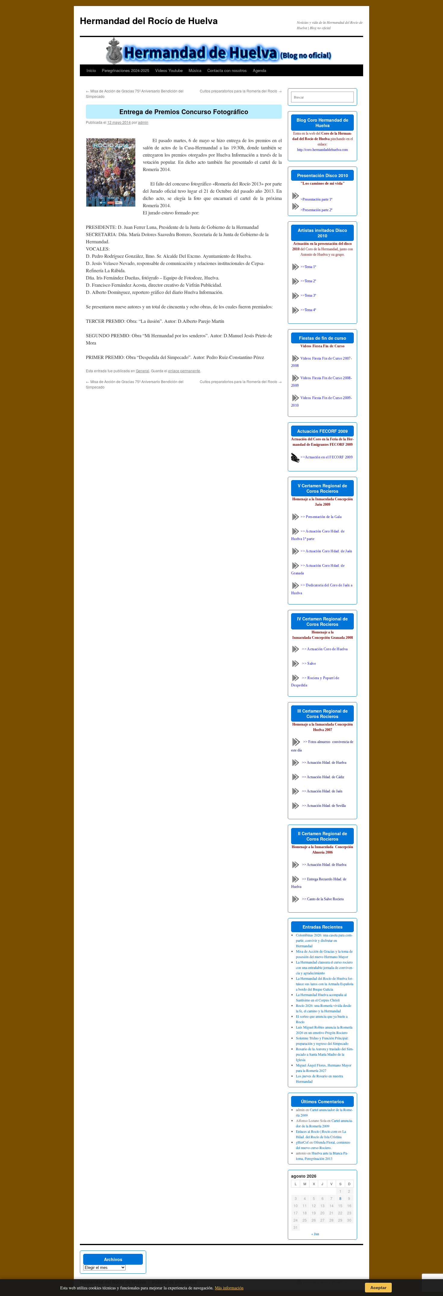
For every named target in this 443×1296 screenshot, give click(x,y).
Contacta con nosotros (227, 70)
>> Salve (309, 663)
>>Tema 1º (308, 267)
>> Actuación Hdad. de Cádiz (323, 777)
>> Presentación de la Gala (320, 517)
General (142, 370)
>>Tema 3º (308, 295)
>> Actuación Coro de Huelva (324, 649)
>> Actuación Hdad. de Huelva (324, 762)
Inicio (91, 70)
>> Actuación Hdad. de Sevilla (324, 806)
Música (195, 70)
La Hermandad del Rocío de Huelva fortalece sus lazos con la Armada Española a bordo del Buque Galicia (324, 984)
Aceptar (378, 1287)
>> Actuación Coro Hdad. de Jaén (326, 551)
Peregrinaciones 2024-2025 (125, 70)
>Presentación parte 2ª (316, 210)
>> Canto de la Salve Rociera (323, 899)
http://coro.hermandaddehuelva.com (322, 150)
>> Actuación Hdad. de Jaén (322, 791)
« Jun (315, 1233)
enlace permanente (184, 370)
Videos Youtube (169, 70)
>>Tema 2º (308, 281)
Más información (229, 1288)
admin (143, 122)
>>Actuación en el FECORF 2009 (326, 457)
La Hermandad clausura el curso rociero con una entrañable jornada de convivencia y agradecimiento (324, 967)
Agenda (259, 70)
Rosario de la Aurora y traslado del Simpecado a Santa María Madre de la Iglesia (324, 1054)
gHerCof (302, 1142)
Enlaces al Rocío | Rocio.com (316, 1131)
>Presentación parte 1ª (316, 199)
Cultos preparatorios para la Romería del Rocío (241, 90)
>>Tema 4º (308, 310)
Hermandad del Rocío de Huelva (149, 20)
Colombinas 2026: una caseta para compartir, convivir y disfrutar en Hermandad (324, 940)
